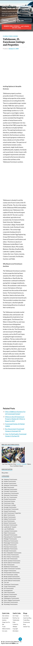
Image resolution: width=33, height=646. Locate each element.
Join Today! (15, 616)
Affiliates (15, 626)
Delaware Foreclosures (11, 495)
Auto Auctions (5, 616)
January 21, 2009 (14, 49)
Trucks (4, 626)
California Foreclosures (10, 489)
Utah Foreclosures (9, 592)
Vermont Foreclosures (10, 594)
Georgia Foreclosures (10, 507)
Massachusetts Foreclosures (12, 537)
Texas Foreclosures (9, 586)
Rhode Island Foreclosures (12, 577)
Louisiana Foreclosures (10, 531)
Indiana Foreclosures (10, 519)
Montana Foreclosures (10, 547)
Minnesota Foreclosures (11, 541)
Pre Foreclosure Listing (11, 575)
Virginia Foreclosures (10, 596)
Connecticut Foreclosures (11, 493)
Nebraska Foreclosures (10, 549)
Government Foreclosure (11, 509)
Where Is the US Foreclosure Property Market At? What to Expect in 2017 (15, 419)
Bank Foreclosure (9, 487)
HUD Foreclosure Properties (12, 513)
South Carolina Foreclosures (12, 578)
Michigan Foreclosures (10, 539)
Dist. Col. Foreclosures (10, 497)
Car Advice (26, 616)
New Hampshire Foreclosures (12, 553)
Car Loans (4, 631)
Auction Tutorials (21, 464)
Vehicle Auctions (6, 629)
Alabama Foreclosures (10, 479)
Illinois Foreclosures (10, 517)
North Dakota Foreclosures (12, 563)
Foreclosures (14, 643)
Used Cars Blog (27, 618)
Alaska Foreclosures (10, 481)
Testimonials (16, 620)
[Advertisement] (16, 68)
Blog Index (5, 473)
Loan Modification (9, 529)
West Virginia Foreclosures (12, 600)
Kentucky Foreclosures (10, 525)
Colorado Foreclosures (10, 491)
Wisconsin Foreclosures (11, 602)
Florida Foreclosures (10, 36)
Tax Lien (6, 582)
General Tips (26, 626)
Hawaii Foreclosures (10, 511)
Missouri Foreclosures (10, 545)
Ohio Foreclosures (9, 565)
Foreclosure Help (9, 503)
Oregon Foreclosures (10, 571)
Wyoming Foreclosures (11, 604)
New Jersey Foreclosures (11, 555)
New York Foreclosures (11, 559)
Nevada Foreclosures (10, 551)
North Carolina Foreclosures (12, 561)
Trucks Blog (26, 620)
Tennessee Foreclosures (11, 584)
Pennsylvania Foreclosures (12, 573)
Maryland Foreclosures (10, 535)
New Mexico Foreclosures (11, 557)
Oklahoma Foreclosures (11, 567)
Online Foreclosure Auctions (12, 569)
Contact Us (15, 624)
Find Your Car (16, 618)
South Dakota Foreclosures (12, 580)
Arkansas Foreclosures (10, 485)
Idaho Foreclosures (9, 515)
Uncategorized (8, 590)
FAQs (14, 622)
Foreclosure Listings (10, 505)
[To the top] (20, 639)
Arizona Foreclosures (10, 483)
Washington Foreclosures (11, 598)
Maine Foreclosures (9, 533)
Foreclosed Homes (9, 501)
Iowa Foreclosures (9, 521)
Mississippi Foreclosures (11, 543)
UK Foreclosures (9, 588)
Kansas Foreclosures (10, 523)
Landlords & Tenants (10, 527)
